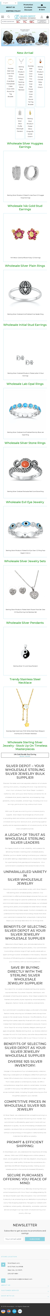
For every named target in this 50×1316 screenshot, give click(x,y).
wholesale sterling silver (11, 822)
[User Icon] (42, 17)
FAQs (34, 1038)
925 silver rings (32, 787)
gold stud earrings (21, 804)
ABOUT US (10, 7)
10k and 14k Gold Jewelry (18, 1034)
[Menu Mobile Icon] (2, 16)
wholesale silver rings (38, 1078)
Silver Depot (25, 1192)
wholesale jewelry (36, 825)
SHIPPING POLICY (13, 11)
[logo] (25, 17)
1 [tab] (22, 44)
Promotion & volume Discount (28, 7)
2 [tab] (25, 44)
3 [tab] (27, 44)
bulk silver (27, 822)
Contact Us (42, 1038)
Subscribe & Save (42, 8)
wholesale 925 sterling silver (26, 1118)
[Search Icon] (9, 17)
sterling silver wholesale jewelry (33, 811)
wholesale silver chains (20, 1078)
